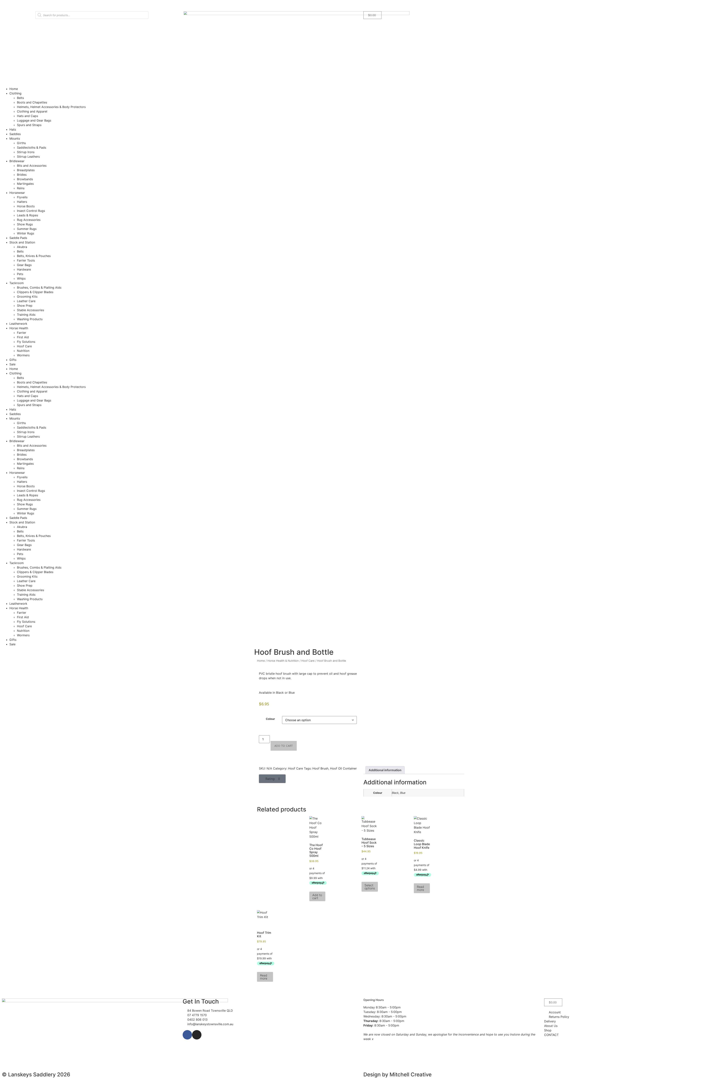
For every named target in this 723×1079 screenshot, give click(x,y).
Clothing (15, 93)
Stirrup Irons (25, 152)
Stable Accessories (30, 310)
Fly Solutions (26, 342)
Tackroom (16, 283)
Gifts (12, 360)
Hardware (24, 269)
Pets (20, 274)
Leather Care (26, 301)
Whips (21, 278)
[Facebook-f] (187, 1034)
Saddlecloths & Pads (31, 147)
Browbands (25, 179)
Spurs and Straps (29, 125)
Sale (12, 364)
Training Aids (26, 314)
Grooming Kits (27, 296)
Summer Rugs (27, 229)
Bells (20, 251)
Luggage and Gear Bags (34, 120)
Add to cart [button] (317, 896)
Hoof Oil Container (343, 768)
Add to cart (284, 745)
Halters (22, 202)
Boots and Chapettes (32, 102)
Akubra (22, 247)
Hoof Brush (320, 768)
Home (13, 89)
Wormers (23, 355)
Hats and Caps (27, 116)
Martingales (25, 184)
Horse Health (18, 328)
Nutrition (23, 351)
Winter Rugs (25, 233)
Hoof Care (24, 346)
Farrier (21, 333)
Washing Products (30, 319)
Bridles (22, 174)
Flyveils (22, 197)
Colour (270, 719)
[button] (272, 778)
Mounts (14, 138)
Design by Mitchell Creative (397, 1074)
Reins (20, 188)
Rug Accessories (28, 220)
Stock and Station (22, 242)
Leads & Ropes (27, 215)
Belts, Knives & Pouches (34, 256)
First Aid (23, 337)
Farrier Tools (26, 260)
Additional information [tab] (385, 770)
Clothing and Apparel (32, 111)
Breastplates (26, 170)
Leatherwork (18, 323)
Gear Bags (24, 265)
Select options (370, 886)
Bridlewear (16, 161)
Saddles (15, 134)
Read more (420, 888)
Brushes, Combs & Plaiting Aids (39, 287)
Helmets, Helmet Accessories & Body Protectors (51, 107)
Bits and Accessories (32, 165)
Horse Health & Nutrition (283, 660)
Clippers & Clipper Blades (35, 292)
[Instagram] (196, 1034)
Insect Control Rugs (31, 211)
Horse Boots (26, 206)
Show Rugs (25, 224)
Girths (21, 143)
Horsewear (17, 193)
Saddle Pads (18, 238)
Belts (20, 98)
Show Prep (24, 305)
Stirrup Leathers (28, 156)
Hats (12, 129)
